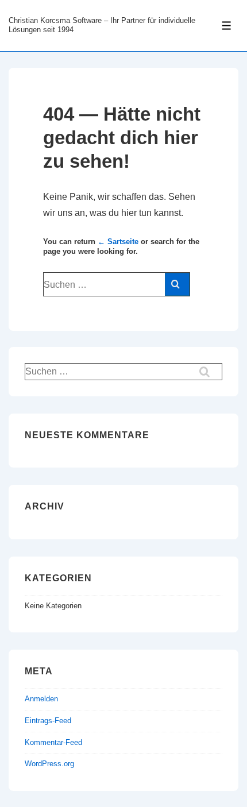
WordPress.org (49, 763)
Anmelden (41, 698)
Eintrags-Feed (48, 720)
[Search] (177, 284)
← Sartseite (118, 241)
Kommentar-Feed (53, 742)
